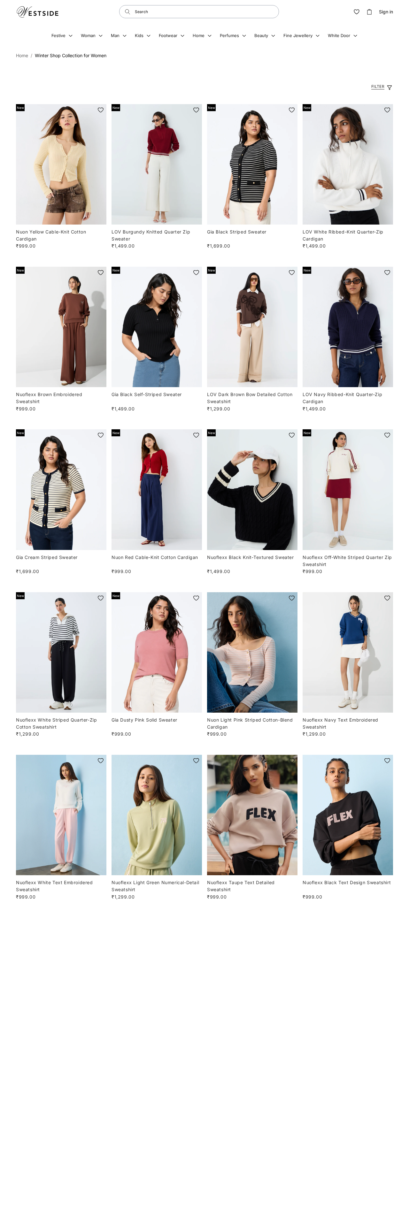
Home (22, 55)
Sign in (386, 12)
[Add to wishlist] (100, 110)
